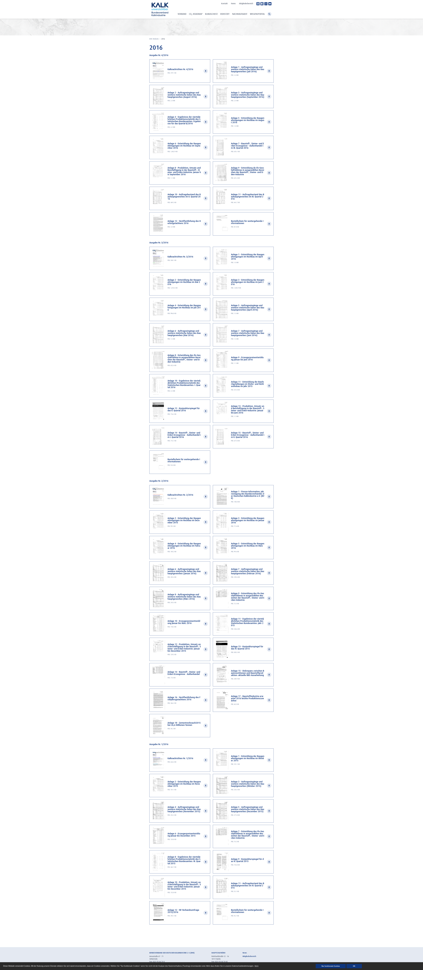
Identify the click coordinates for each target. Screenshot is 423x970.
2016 (163, 39)
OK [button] (354, 966)
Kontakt (224, 4)
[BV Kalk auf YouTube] (269, 3)
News (233, 4)
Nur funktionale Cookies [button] (331, 966)
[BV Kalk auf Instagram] (265, 3)
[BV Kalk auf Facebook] (261, 3)
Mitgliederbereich (246, 4)
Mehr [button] (257, 966)
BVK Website (154, 39)
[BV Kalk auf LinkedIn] (258, 3)
